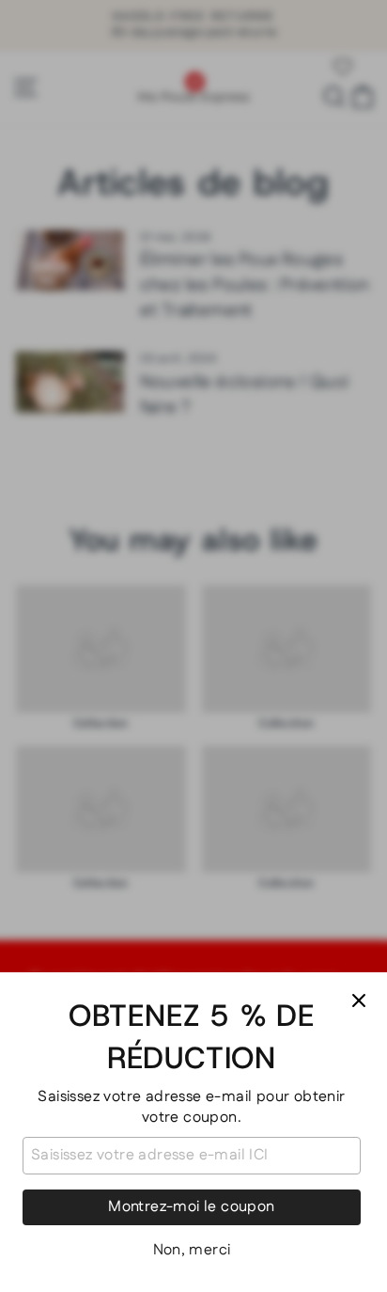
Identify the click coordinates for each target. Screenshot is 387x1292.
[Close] (359, 1000)
